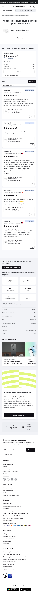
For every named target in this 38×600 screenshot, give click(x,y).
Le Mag (5, 534)
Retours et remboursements (11, 495)
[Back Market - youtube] (8, 479)
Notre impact (6, 469)
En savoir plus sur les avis (11, 75)
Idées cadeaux (7, 541)
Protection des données (9, 561)
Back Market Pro (7, 520)
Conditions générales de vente (11, 554)
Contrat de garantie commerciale (12, 506)
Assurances (6, 508)
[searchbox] (26, 10)
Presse (5, 466)
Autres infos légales (8, 564)
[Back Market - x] (15, 479)
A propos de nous (8, 464)
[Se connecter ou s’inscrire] (30, 6)
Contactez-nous (7, 488)
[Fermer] (35, 2)
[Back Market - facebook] (12, 479)
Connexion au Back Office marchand (13, 518)
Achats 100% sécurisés (9, 523)
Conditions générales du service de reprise (15, 557)
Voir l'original (20, 203)
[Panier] (34, 6)
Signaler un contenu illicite (10, 569)
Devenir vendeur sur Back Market (12, 516)
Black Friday (6, 543)
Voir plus (6, 173)
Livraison (5, 493)
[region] (19, 354)
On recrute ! (6, 476)
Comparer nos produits (9, 536)
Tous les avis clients (8, 538)
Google (29, 405)
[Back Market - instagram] (4, 479)
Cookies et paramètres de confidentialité (14, 559)
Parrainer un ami (7, 503)
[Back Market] (19, 6)
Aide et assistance (8, 490)
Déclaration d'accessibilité (10, 471)
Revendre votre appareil (9, 511)
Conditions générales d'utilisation (12, 552)
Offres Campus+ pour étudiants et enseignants (16, 513)
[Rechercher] (16, 10)
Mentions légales (7, 566)
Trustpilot (5, 474)
